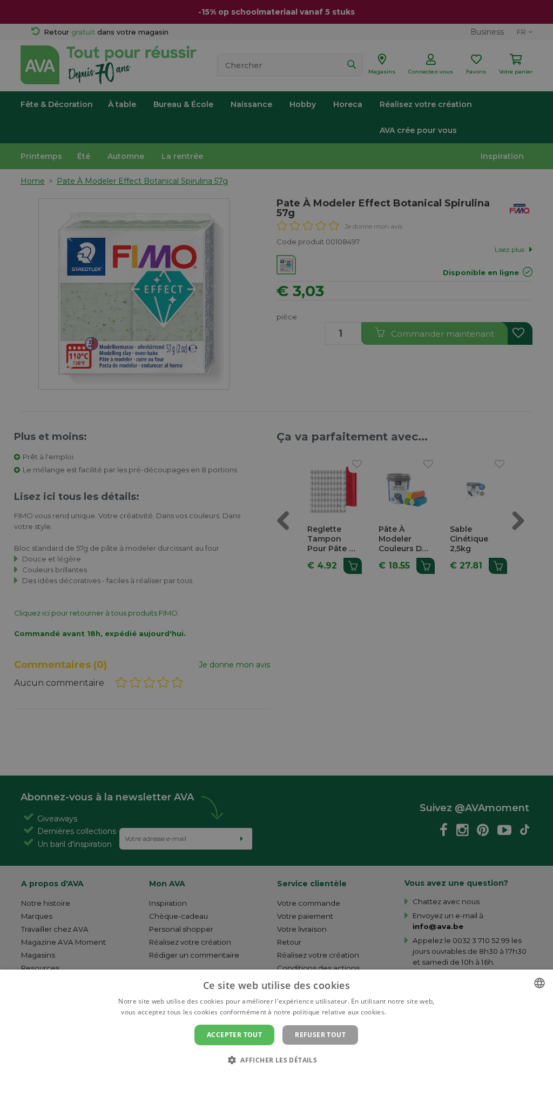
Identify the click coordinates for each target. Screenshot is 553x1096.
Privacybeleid (269, 1078)
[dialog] (276, 1033)
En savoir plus (410, 1012)
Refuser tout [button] (320, 1034)
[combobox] (539, 983)
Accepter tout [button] (234, 1034)
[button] (276, 1059)
